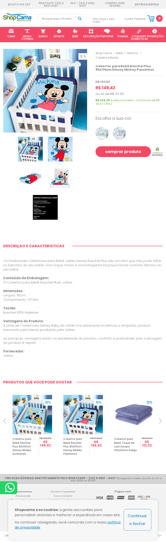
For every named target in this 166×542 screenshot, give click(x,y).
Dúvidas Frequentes (63, 491)
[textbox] (62, 18)
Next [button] (161, 426)
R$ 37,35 (117, 94)
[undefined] (45, 90)
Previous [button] (5, 426)
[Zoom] (30, 149)
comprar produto (123, 151)
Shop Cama (104, 53)
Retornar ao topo (160, 485)
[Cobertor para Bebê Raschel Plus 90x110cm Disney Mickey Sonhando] (102, 133)
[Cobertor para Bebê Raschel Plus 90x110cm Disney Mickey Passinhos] (119, 133)
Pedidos (140, 19)
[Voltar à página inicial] (17, 20)
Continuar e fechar (137, 519)
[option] (32, 426)
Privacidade (23, 496)
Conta (128, 19)
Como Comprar (63, 496)
